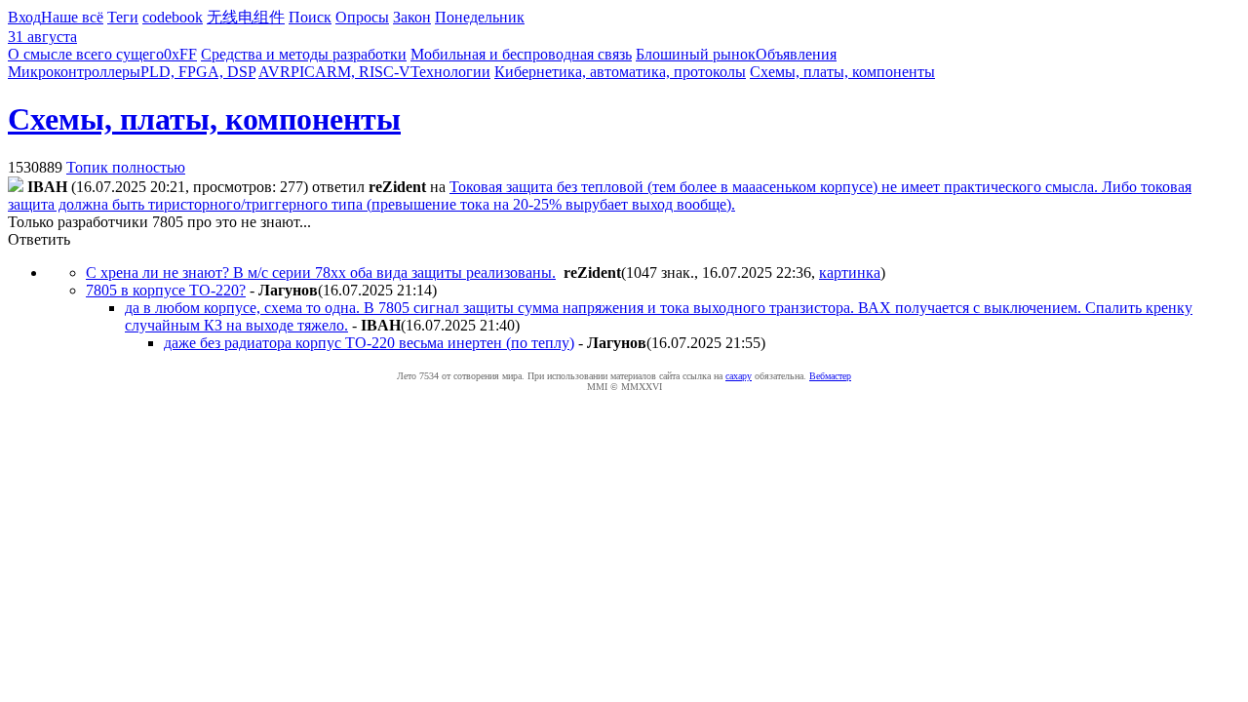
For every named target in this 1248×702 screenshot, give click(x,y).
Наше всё (72, 17)
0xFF (180, 54)
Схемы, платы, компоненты (842, 71)
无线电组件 (246, 17)
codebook (172, 17)
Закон (412, 17)
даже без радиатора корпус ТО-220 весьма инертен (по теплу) (369, 342)
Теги (122, 17)
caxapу (738, 375)
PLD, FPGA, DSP (197, 71)
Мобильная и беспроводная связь (521, 54)
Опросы (362, 17)
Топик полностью (125, 167)
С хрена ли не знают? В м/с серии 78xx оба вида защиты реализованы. (321, 272)
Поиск (310, 17)
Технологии (450, 71)
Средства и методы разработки (304, 54)
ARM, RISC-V (362, 71)
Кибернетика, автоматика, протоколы (620, 71)
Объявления (796, 54)
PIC (303, 71)
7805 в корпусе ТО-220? (166, 290)
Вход (24, 17)
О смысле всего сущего (86, 54)
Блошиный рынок (696, 54)
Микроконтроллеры (74, 71)
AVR (274, 71)
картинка (849, 272)
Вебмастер (830, 375)
